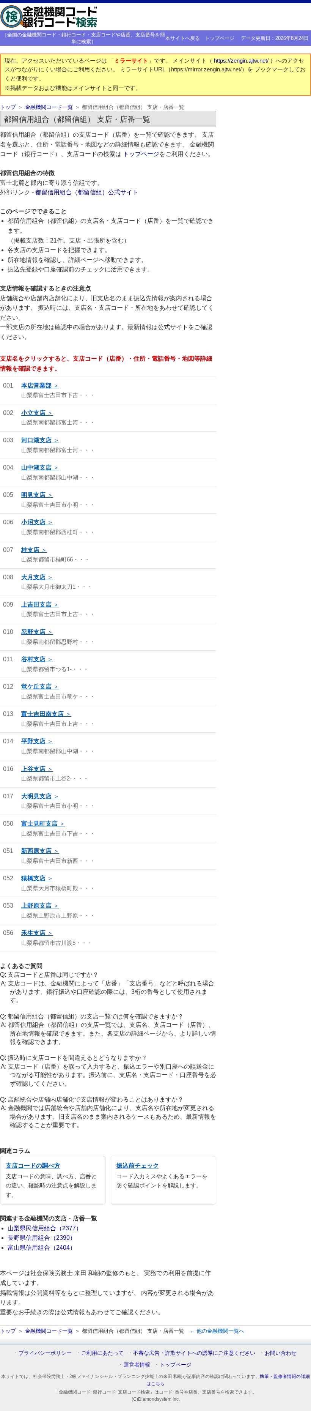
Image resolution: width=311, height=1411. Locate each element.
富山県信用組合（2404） (42, 1247)
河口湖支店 (36, 440)
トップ (8, 107)
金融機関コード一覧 (49, 107)
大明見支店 (36, 796)
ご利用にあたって (102, 1353)
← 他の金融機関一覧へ (217, 1331)
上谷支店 (33, 769)
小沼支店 (33, 522)
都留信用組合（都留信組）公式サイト (86, 192)
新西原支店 (36, 851)
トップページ (219, 38)
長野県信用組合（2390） (42, 1237)
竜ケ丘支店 (36, 686)
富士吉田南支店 (42, 714)
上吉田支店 (36, 604)
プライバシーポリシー (45, 1353)
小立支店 (33, 413)
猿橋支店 (33, 878)
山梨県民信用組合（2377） (45, 1228)
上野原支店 (36, 905)
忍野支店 (33, 632)
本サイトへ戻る (182, 38)
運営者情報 (137, 1365)
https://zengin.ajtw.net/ (242, 61)
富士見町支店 (39, 823)
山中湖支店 (36, 467)
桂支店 (30, 550)
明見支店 (33, 495)
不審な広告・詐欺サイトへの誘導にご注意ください (194, 1353)
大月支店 (33, 577)
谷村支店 (33, 659)
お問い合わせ (281, 1353)
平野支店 (33, 741)
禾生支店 (33, 933)
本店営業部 (36, 385)
